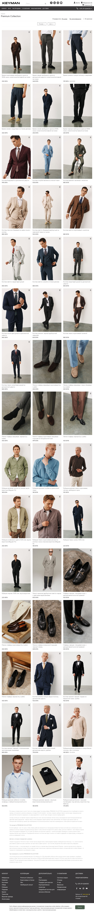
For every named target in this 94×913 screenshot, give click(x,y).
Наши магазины (36, 8)
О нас (59, 882)
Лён (21, 882)
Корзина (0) (88, 5)
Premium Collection (26, 877)
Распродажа (16, 8)
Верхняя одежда (7, 896)
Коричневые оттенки (27, 880)
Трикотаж (5, 894)
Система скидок (62, 877)
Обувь (4, 884)
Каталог (4, 8)
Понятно (80, 907)
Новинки (5, 880)
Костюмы (5, 882)
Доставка (46, 8)
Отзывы (59, 880)
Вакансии (60, 884)
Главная (3, 13)
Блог (9, 8)
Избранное (5, 877)
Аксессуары (6, 899)
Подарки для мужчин (46, 882)
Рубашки (5, 887)
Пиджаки (5, 889)
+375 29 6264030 (83, 883)
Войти (78, 2)
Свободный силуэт (26, 884)
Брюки (4, 892)
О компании (26, 8)
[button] (84, 8)
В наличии (88, 18)
